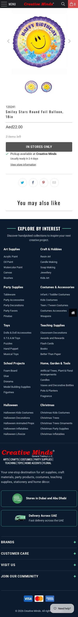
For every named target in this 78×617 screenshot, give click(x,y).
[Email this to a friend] (54, 182)
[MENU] (2, 4)
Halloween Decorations (17, 417)
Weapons (45, 316)
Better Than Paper (50, 354)
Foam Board (10, 370)
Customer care (15, 553)
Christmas (47, 405)
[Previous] (9, 41)
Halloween (11, 405)
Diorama (8, 381)
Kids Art (44, 277)
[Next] (69, 41)
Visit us (8, 565)
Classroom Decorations (53, 332)
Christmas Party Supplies (54, 428)
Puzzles (8, 343)
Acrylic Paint (11, 256)
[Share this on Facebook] (33, 182)
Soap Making (47, 267)
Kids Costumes (49, 299)
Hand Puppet (11, 348)
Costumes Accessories (53, 310)
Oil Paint (8, 261)
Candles (45, 379)
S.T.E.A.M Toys (12, 338)
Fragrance (46, 396)
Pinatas (8, 316)
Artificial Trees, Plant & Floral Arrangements (56, 372)
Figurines (9, 392)
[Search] (63, 4)
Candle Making (48, 261)
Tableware (9, 294)
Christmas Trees (49, 417)
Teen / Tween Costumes (54, 305)
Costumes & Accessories (57, 287)
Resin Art (45, 256)
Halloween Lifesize (14, 434)
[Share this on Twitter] (22, 182)
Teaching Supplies (52, 325)
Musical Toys (11, 354)
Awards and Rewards (52, 338)
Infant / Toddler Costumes (55, 294)
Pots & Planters (49, 390)
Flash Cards (47, 343)
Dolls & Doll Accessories (17, 332)
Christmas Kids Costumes (55, 412)
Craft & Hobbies (51, 249)
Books (44, 348)
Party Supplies (13, 287)
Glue (6, 376)
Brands (7, 542)
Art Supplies (12, 249)
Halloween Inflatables (16, 428)
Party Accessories (14, 299)
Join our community (19, 576)
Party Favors (11, 310)
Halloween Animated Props (19, 423)
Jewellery (45, 272)
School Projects (14, 363)
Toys (7, 325)
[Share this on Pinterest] (43, 182)
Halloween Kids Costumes (18, 412)
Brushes (8, 277)
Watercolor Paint (13, 267)
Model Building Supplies (17, 386)
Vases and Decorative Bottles (57, 385)
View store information (23, 164)
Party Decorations (14, 305)
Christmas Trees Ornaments (56, 423)
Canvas (8, 272)
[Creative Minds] (39, 4)
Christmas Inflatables (52, 434)
